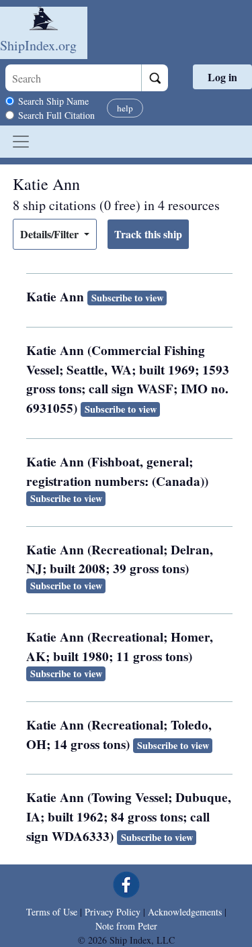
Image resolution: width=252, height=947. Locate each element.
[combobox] (73, 77)
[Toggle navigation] (21, 141)
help (125, 108)
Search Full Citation (56, 115)
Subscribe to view (127, 298)
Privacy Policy (112, 911)
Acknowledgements (185, 911)
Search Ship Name (53, 101)
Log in (222, 77)
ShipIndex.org (38, 45)
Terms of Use (51, 911)
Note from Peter (126, 925)
